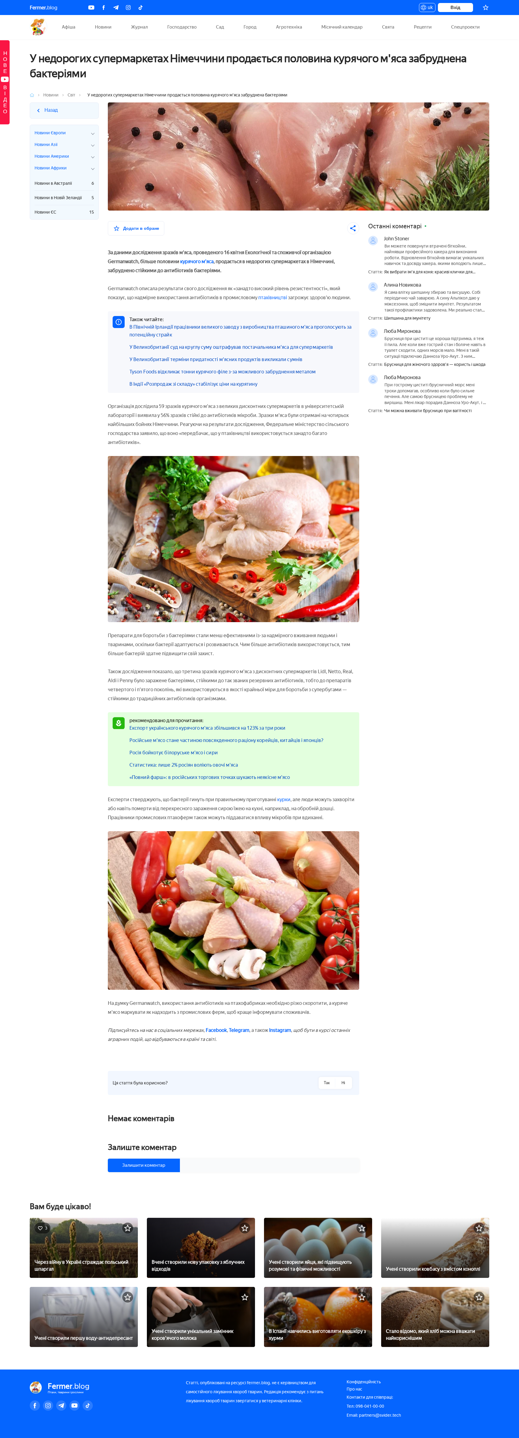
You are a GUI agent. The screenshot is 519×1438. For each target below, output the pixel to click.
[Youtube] (91, 7)
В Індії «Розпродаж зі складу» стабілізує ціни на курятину (193, 384)
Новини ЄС (64, 212)
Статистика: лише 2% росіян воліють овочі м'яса (183, 765)
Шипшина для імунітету (407, 318)
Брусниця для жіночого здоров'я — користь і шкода (434, 364)
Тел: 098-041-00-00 (365, 1406)
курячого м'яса (197, 261)
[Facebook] (103, 7)
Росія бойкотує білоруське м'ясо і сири (173, 752)
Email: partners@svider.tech (374, 1415)
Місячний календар (342, 27)
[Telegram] (116, 7)
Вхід (455, 7)
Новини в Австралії (64, 183)
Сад (220, 27)
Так (327, 1083)
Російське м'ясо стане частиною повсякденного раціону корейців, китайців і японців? (226, 740)
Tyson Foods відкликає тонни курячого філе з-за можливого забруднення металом (222, 372)
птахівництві (272, 297)
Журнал (139, 27)
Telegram (239, 1030)
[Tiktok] (140, 7)
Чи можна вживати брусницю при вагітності (428, 411)
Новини (103, 27)
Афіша (68, 27)
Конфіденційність (364, 1382)
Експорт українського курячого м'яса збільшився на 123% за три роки (207, 728)
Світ (71, 95)
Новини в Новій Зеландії (64, 197)
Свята (388, 27)
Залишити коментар (143, 1165)
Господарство (182, 27)
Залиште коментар (142, 1147)
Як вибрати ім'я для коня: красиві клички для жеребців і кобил (428, 272)
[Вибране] (485, 7)
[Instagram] (128, 7)
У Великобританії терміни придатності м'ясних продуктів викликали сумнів (215, 359)
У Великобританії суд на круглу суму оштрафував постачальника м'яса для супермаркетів (231, 347)
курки (283, 799)
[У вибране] (127, 1228)
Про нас (354, 1389)
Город (250, 27)
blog (43, 8)
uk (429, 8)
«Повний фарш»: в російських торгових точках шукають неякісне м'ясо (209, 777)
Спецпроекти (465, 27)
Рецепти (423, 27)
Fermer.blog (38, 27)
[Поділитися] (353, 228)
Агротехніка (289, 27)
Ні (343, 1083)
